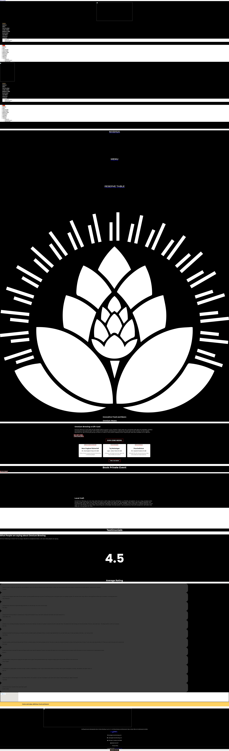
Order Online (5, 51)
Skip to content (3, 0)
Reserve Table (5, 52)
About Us (4, 56)
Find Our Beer (5, 49)
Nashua (4, 47)
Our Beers (4, 55)
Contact (4, 38)
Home (3, 45)
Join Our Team (7, 41)
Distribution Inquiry (8, 40)
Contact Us (7, 39)
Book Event (4, 53)
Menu (3, 48)
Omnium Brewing (118, 748)
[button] (114, 43)
